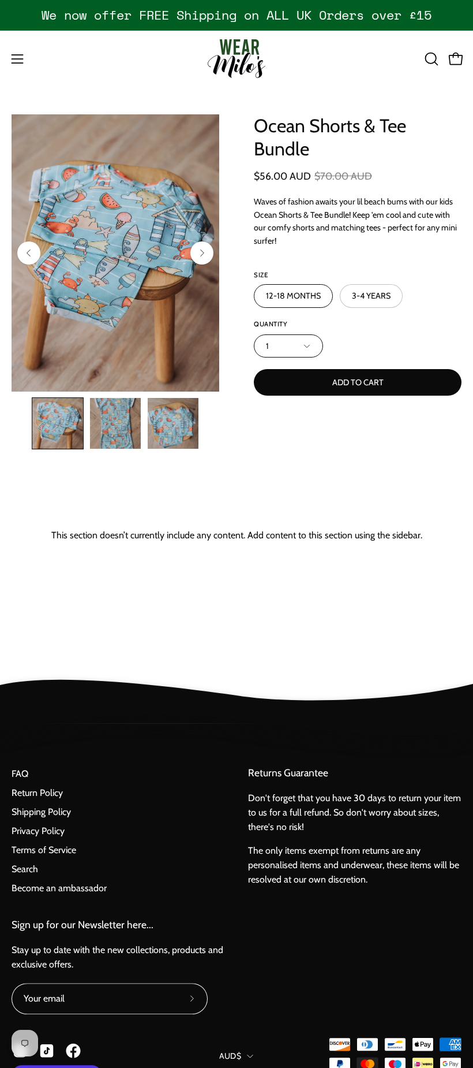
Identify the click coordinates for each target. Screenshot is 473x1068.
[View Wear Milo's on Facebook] (73, 1050)
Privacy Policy (38, 830)
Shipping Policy (41, 811)
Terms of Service (44, 849)
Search (25, 869)
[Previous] (28, 253)
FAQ (20, 773)
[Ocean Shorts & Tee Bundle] (58, 423)
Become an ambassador (59, 888)
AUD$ (230, 1056)
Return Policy (37, 792)
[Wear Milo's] (236, 58)
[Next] (201, 253)
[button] (430, 59)
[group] (236, 15)
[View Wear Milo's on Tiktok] (46, 1050)
